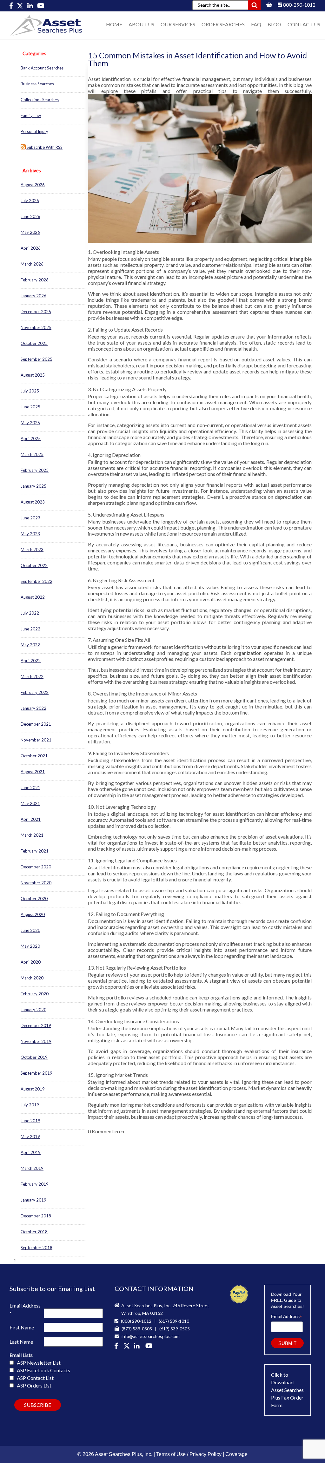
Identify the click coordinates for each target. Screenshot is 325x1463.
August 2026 (33, 184)
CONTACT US (304, 24)
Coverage (236, 1454)
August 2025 (33, 375)
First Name (22, 1327)
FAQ (256, 24)
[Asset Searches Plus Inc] (30, 6)
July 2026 (30, 200)
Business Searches (37, 83)
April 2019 (31, 1152)
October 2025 (34, 343)
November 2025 (36, 327)
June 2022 (30, 628)
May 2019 (30, 1136)
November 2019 (36, 1041)
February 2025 (35, 470)
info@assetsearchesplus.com (150, 1336)
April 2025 (31, 438)
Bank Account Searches (42, 67)
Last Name (21, 1342)
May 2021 (30, 803)
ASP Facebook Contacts (43, 1370)
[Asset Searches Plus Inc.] (138, 1346)
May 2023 (30, 533)
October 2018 (34, 1231)
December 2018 (36, 1215)
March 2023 (32, 549)
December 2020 (36, 866)
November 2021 (36, 739)
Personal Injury (34, 131)
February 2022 (35, 692)
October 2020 (34, 898)
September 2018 (36, 1247)
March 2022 (32, 676)
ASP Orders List (34, 1385)
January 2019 (33, 1200)
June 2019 (30, 1120)
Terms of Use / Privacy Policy (189, 1454)
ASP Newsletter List (39, 1363)
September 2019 (36, 1073)
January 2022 (33, 708)
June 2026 (30, 216)
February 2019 (35, 1184)
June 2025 (30, 406)
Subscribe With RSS (44, 147)
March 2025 (32, 454)
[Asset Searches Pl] (20, 6)
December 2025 (36, 311)
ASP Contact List (35, 1378)
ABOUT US (141, 24)
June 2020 (30, 930)
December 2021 (36, 724)
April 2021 (31, 819)
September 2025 (36, 359)
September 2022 (36, 581)
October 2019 (34, 1057)
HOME (114, 24)
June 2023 (30, 517)
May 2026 (30, 232)
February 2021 (35, 850)
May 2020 (30, 946)
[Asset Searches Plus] (12, 6)
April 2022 (31, 660)
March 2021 (32, 835)
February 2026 (35, 279)
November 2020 (36, 882)
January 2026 (33, 295)
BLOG (274, 24)
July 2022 (30, 613)
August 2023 (33, 501)
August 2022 (33, 597)
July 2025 (30, 390)
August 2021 (33, 771)
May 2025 (30, 422)
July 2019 (30, 1104)
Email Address (25, 1309)
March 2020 (32, 977)
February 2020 (35, 993)
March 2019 (32, 1168)
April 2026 (31, 248)
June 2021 (30, 787)
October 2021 (34, 755)
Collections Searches (40, 99)
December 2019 (36, 1025)
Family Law (31, 115)
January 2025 (33, 486)
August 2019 (33, 1088)
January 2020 (33, 1009)
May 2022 (30, 644)
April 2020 (31, 962)
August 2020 (33, 914)
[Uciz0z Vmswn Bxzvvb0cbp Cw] (40, 6)
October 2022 (34, 565)
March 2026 (32, 264)
